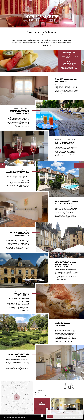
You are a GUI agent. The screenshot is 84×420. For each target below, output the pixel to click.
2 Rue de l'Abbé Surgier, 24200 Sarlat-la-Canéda (46, 395)
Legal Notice (17, 417)
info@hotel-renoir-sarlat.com (43, 392)
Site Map (23, 417)
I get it (50, 416)
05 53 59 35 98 (41, 390)
